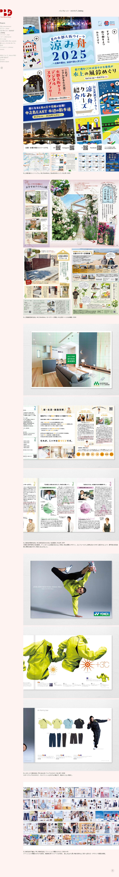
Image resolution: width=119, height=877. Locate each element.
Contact (2, 60)
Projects (2, 23)
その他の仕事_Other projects (8, 41)
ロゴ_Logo (3, 39)
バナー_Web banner (5, 37)
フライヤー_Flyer (5, 35)
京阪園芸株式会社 (30, 317)
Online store (4, 61)
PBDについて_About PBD (8, 55)
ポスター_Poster (4, 28)
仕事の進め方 (4, 57)
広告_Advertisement (5, 26)
